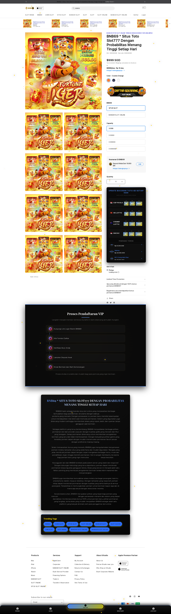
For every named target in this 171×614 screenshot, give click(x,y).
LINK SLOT (49, 529)
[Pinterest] (114, 303)
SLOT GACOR (115, 524)
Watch (33, 571)
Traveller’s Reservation (61, 583)
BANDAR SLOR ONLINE (68, 496)
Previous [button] (26, 2)
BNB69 (39, 15)
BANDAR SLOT (74, 15)
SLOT (85, 15)
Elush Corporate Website (105, 571)
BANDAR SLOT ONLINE (119, 15)
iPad (32, 564)
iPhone (33, 568)
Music (33, 575)
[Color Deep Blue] (113, 80)
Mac (32, 560)
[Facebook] (108, 303)
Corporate (56, 564)
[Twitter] (111, 303)
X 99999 (112, 142)
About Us (99, 560)
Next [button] (145, 2)
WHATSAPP (120, 611)
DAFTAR (85, 607)
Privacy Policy (80, 579)
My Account (79, 560)
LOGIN (50, 611)
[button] (29, 15)
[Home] (29, 8)
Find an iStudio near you (105, 564)
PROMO (17, 611)
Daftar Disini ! (110, 1)
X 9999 (111, 135)
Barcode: (121, 53)
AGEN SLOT (49, 15)
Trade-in (56, 579)
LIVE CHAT (153, 611)
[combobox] (93, 8)
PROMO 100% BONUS (109, 414)
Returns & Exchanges (82, 568)
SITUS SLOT (61, 15)
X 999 (111, 128)
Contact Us (79, 571)
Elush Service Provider (61, 571)
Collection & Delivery (82, 564)
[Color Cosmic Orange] (109, 80)
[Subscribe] (61, 602)
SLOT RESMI (29, 15)
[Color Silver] (118, 80)
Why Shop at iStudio (103, 568)
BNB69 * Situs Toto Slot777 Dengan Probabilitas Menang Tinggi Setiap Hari (85, 1)
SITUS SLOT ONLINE (38, 586)
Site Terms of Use (81, 583)
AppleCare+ (57, 560)
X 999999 (112, 149)
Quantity (110, 177)
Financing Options (59, 575)
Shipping (118, 63)
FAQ (76, 575)
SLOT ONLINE (102, 15)
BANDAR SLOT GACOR (100, 529)
